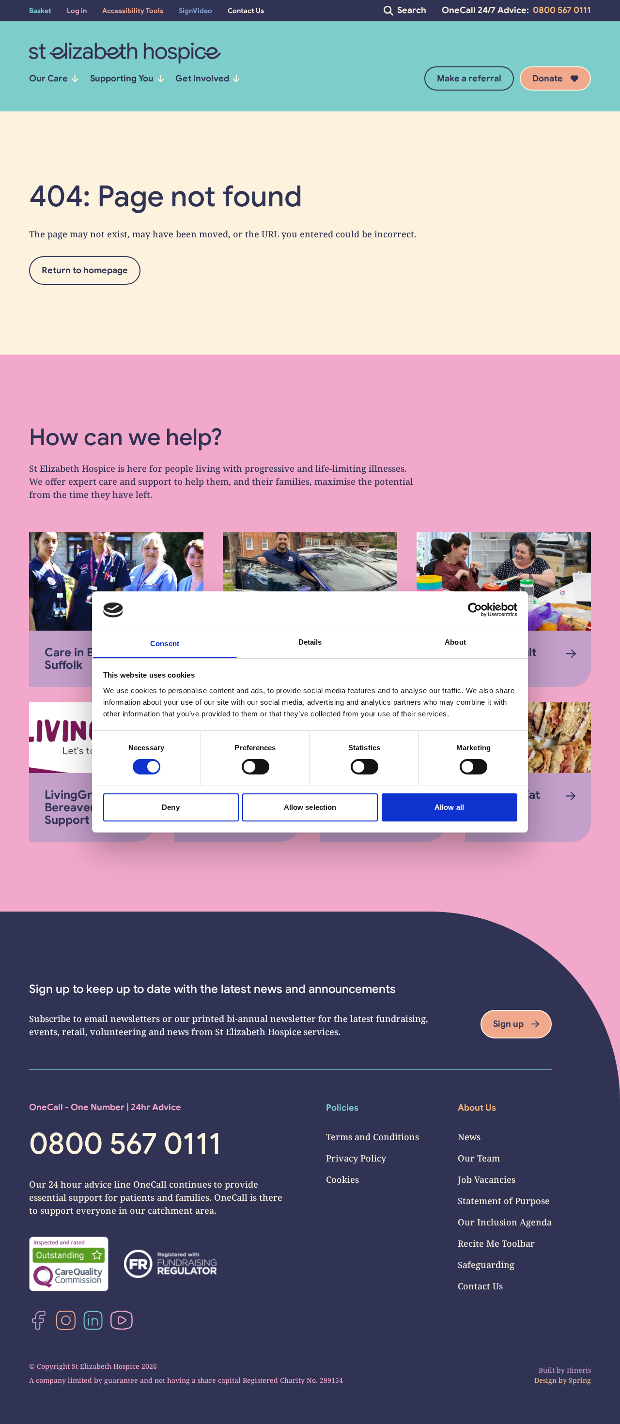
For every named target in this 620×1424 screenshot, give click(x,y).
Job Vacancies (486, 1179)
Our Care (48, 78)
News (469, 1137)
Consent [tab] (164, 643)
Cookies (342, 1179)
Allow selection (310, 807)
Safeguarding (486, 1264)
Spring (580, 1380)
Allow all (449, 807)
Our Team (479, 1158)
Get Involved (202, 78)
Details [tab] (310, 642)
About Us (477, 1107)
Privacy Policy (356, 1158)
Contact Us (480, 1286)
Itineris (579, 1370)
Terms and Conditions (372, 1137)
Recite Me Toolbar (496, 1243)
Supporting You (122, 78)
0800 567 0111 (562, 10)
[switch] (255, 766)
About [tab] (455, 642)
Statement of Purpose (504, 1201)
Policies (342, 1107)
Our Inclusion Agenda (505, 1222)
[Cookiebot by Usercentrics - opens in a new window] (475, 610)
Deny (170, 807)
